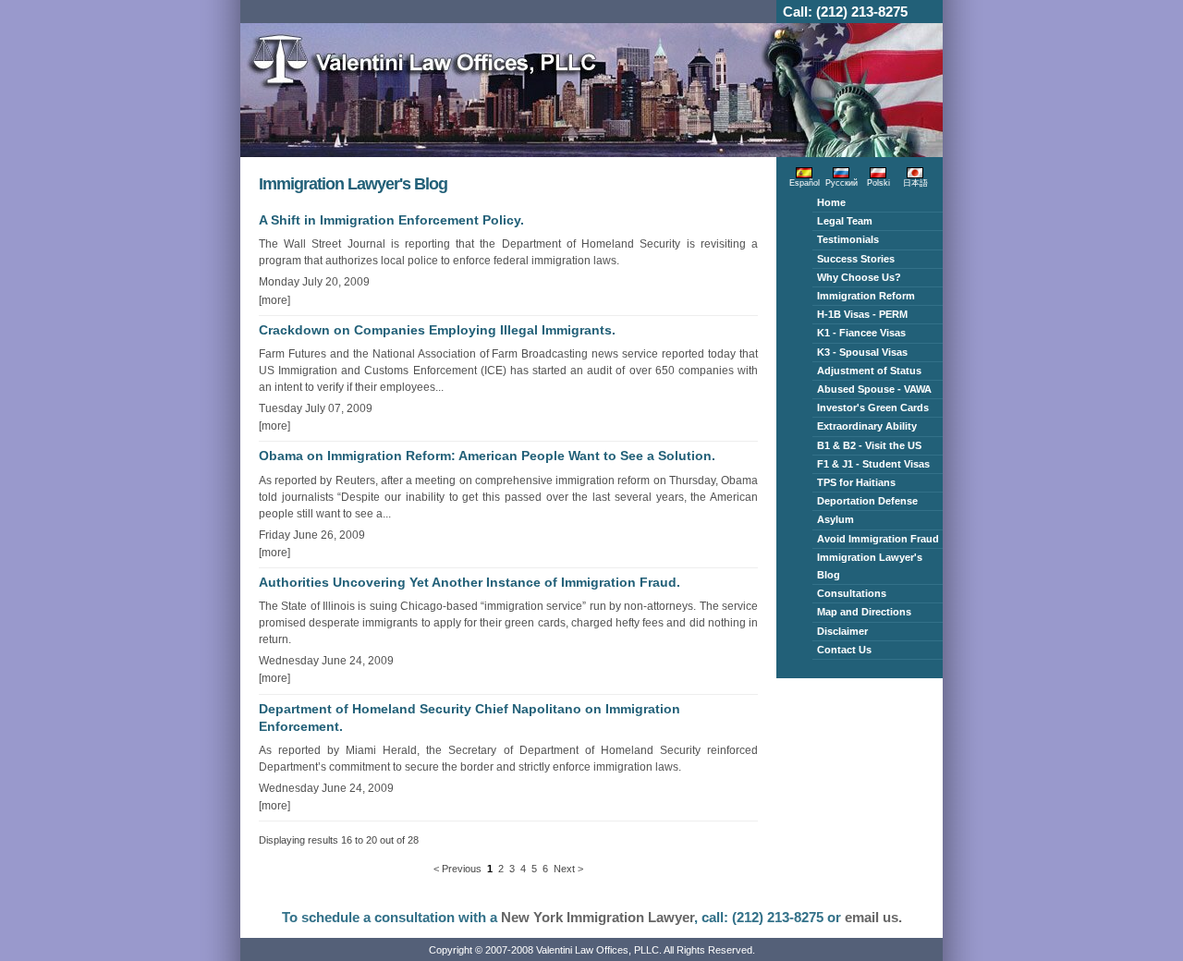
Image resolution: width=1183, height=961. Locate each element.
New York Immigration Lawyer (597, 917)
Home (831, 202)
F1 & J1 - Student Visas (873, 463)
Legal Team (844, 220)
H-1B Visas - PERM (862, 314)
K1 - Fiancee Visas (861, 332)
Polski (878, 183)
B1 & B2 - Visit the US (869, 445)
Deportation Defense (867, 500)
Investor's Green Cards (873, 407)
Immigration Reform (866, 295)
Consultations (851, 593)
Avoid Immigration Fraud (878, 538)
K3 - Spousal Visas (862, 352)
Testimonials (848, 239)
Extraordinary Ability (867, 426)
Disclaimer (842, 631)
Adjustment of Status (869, 370)
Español (804, 183)
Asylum (835, 519)
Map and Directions (864, 611)
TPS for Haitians (856, 482)
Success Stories (856, 258)
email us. (873, 917)
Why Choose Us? (859, 277)
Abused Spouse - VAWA (874, 389)
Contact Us (844, 649)
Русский (841, 183)
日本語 (915, 183)
